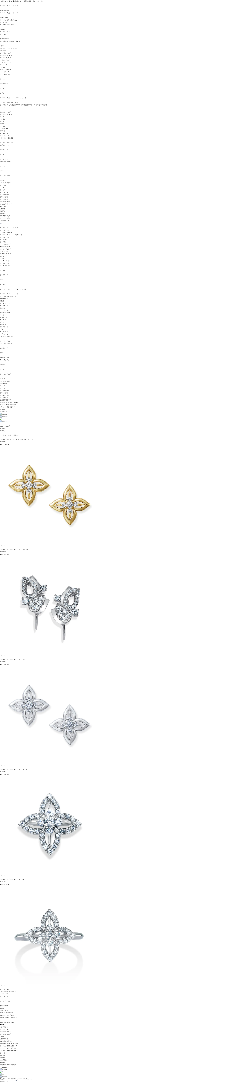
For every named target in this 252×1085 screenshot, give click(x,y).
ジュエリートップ (5, 112)
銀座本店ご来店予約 (6, 1041)
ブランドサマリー (5, 230)
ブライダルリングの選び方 (8, 105)
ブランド (2, 1053)
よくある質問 (4, 199)
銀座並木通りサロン (11, 1017)
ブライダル (3, 51)
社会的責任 (3, 1060)
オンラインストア (5, 183)
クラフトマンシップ (6, 237)
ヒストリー (3, 239)
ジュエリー (3, 107)
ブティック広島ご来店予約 (8, 1048)
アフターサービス (33, 105)
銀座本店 (2, 1017)
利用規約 (2, 1062)
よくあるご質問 (4, 1029)
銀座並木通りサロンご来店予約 (9, 1043)
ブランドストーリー (6, 232)
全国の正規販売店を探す (7, 1022)
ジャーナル (3, 185)
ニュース (2, 187)
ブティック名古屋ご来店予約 (8, 1046)
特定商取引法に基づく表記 (8, 1065)
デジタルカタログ (5, 202)
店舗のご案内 (4, 1039)
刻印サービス (20, 105)
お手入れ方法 (43, 105)
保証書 (26, 105)
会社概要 (2, 1055)
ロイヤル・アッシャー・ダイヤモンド (11, 235)
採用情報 (2, 1058)
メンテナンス (4, 1027)
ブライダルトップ (5, 53)
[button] (3, 546)
